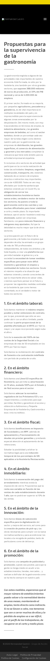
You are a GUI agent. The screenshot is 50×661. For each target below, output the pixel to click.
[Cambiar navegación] (45, 19)
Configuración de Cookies (34, 658)
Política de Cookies (10, 658)
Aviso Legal (12, 654)
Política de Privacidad (30, 654)
